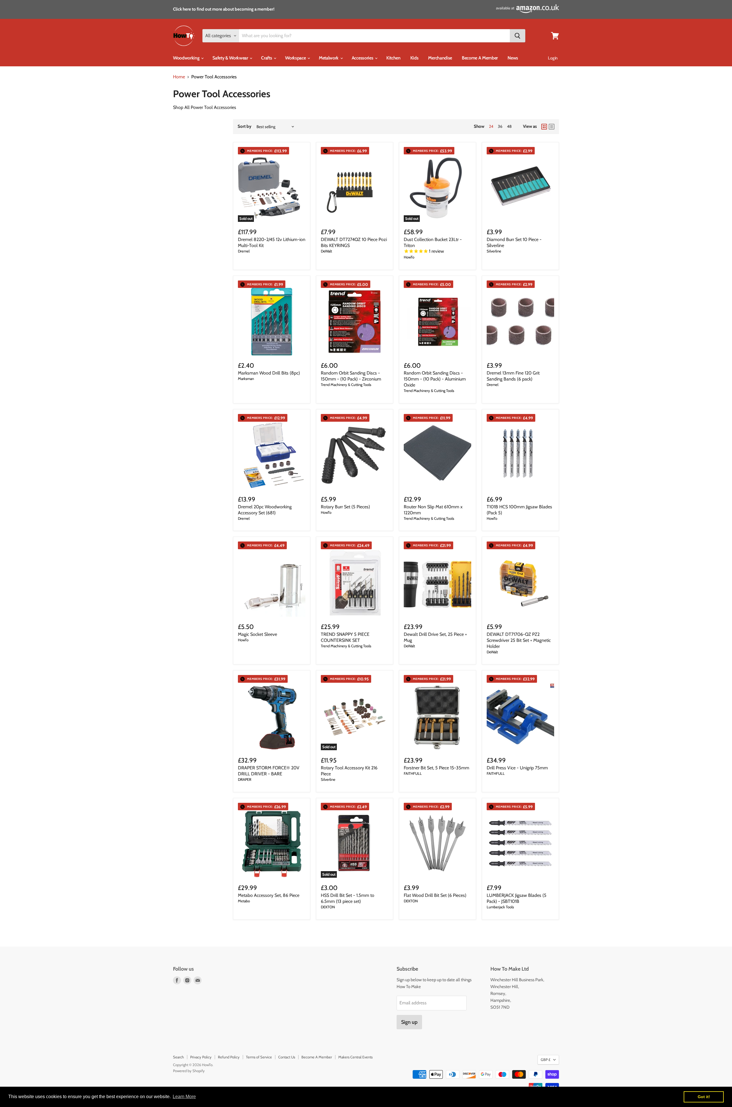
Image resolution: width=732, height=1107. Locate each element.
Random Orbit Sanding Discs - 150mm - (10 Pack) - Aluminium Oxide (435, 379)
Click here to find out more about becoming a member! (223, 9)
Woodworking (186, 58)
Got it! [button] (704, 1096)
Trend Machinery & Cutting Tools (346, 384)
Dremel (244, 251)
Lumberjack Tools (500, 907)
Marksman (246, 378)
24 (491, 126)
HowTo (409, 257)
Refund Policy (229, 1057)
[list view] (551, 127)
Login (553, 58)
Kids (414, 58)
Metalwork (329, 58)
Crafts (267, 58)
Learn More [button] (184, 1096)
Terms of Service (259, 1057)
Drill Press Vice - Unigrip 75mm (517, 767)
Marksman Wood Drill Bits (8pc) (269, 373)
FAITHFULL (413, 773)
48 (509, 126)
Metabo (244, 901)
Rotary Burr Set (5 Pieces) (345, 506)
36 (500, 126)
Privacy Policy (201, 1057)
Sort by (244, 126)
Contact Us (286, 1057)
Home (179, 76)
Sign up (409, 1022)
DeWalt (326, 251)
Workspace (296, 58)
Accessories (363, 58)
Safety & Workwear (230, 58)
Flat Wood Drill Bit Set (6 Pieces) (435, 895)
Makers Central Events (355, 1057)
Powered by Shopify (189, 1070)
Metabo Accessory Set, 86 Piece (268, 895)
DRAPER (244, 779)
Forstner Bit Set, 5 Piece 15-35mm (436, 767)
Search (178, 1057)
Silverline (494, 251)
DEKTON (328, 907)
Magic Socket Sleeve (257, 634)
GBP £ (545, 1059)
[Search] (517, 35)
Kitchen (393, 58)
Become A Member (480, 58)
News (513, 58)
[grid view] (544, 127)
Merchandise (440, 58)
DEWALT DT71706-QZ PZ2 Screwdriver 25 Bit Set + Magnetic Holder (519, 640)
